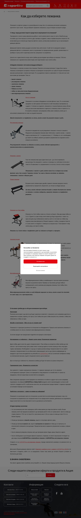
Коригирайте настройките (40, 266)
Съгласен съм (40, 261)
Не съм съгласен (40, 270)
